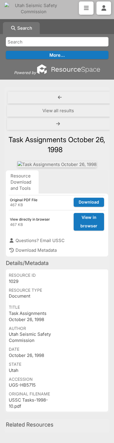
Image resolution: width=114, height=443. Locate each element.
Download (89, 201)
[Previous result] (60, 97)
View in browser (88, 221)
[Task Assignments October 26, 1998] (57, 164)
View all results (58, 110)
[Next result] (58, 124)
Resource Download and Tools (21, 182)
